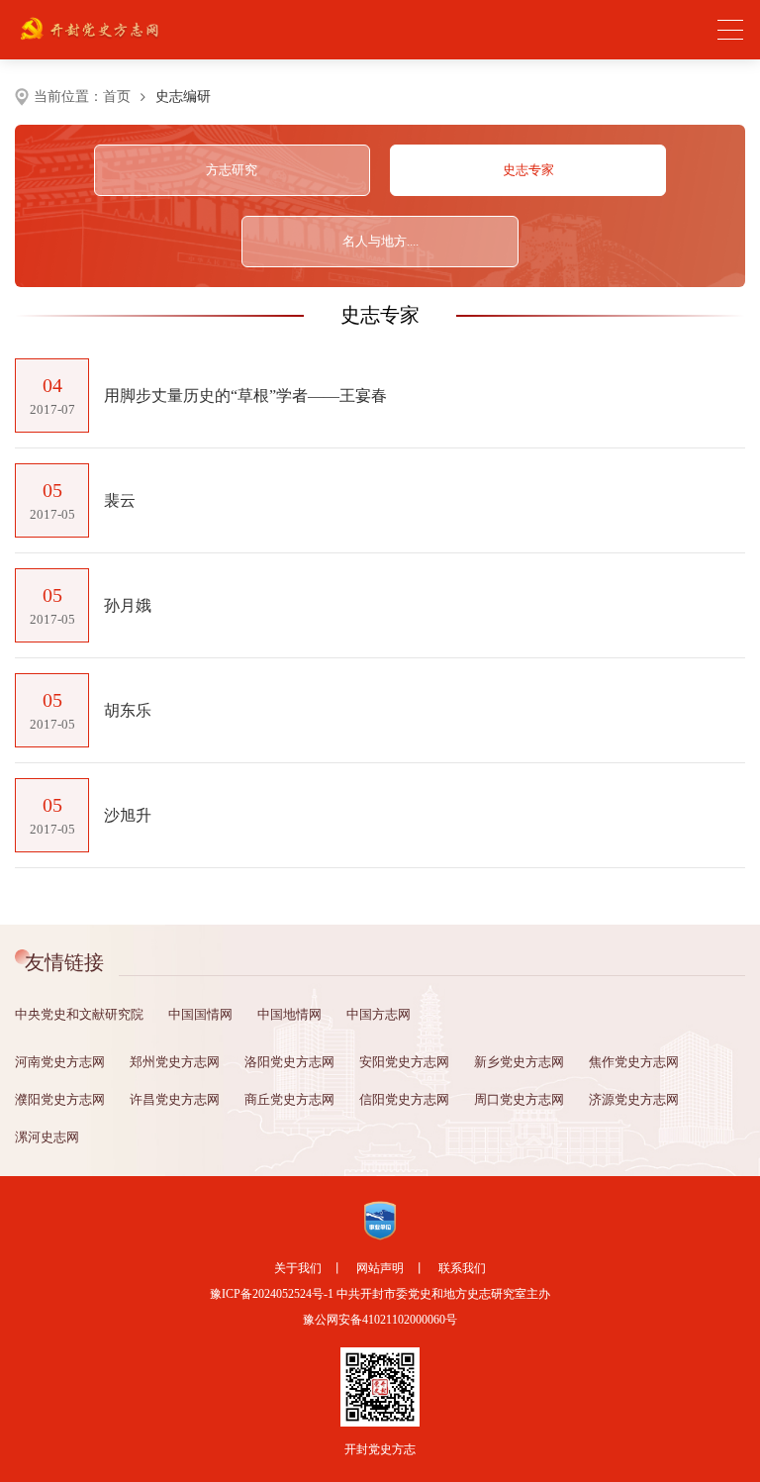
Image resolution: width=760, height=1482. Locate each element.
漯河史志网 (47, 1137)
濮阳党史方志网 (60, 1099)
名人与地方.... (380, 241)
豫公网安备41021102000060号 (380, 1320)
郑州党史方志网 (175, 1061)
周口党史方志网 (519, 1099)
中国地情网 (289, 1014)
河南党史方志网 (60, 1061)
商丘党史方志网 (289, 1099)
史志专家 (528, 169)
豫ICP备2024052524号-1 (271, 1294)
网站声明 (380, 1268)
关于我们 (298, 1268)
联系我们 (462, 1268)
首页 (117, 96)
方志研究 (231, 169)
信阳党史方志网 (404, 1099)
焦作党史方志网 (634, 1061)
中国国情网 (200, 1014)
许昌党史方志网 (175, 1099)
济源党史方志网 (634, 1099)
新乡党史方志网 (519, 1061)
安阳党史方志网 (404, 1061)
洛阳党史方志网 (289, 1061)
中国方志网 (378, 1014)
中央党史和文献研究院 (79, 1014)
